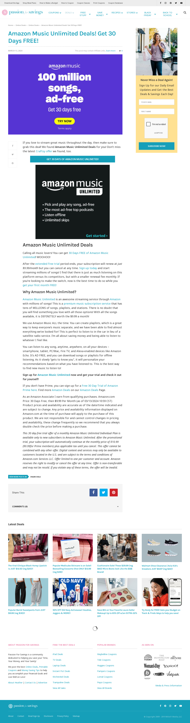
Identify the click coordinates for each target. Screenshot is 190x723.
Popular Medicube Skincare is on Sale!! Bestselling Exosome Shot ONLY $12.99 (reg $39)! (72, 568)
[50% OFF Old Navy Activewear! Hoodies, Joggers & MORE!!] (73, 592)
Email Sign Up (34, 716)
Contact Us (30, 682)
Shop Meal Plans (29, 3)
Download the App (11, 3)
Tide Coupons (104, 659)
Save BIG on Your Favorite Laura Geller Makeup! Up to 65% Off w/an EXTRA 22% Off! (117, 613)
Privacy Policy (63, 716)
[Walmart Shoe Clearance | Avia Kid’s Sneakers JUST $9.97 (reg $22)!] (162, 548)
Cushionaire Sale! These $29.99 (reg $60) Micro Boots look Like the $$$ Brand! (115, 568)
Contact (21, 716)
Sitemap (76, 716)
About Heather (15, 682)
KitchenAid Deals (61, 676)
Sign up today (88, 268)
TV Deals (57, 659)
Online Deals (21, 25)
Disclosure (48, 716)
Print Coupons (99, 3)
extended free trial (47, 264)
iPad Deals (58, 654)
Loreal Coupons (105, 676)
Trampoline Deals (61, 682)
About (10, 716)
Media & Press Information (168, 685)
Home (10, 25)
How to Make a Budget (49, 3)
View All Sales (59, 688)
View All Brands (104, 688)
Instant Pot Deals (61, 671)
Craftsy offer (44, 151)
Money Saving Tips (31, 670)
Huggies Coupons (105, 665)
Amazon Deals (61, 390)
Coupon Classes (83, 3)
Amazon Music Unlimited (39, 299)
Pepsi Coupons (104, 682)
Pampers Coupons (106, 671)
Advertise (42, 682)
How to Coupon (67, 3)
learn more (110, 50)
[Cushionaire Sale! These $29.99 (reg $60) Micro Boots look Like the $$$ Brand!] (117, 548)
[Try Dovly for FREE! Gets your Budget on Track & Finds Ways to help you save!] (162, 592)
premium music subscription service (87, 303)
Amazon (115, 299)
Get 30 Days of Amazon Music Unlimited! (72, 159)
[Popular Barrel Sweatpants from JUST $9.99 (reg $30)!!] (28, 592)
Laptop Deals (59, 665)
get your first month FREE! (39, 285)
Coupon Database (115, 3)
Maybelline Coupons (107, 654)
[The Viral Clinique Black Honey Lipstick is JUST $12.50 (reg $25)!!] (28, 548)
